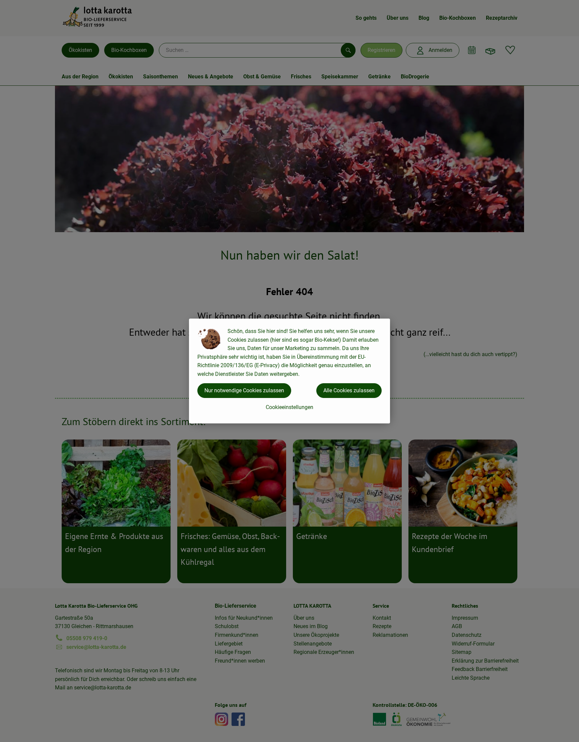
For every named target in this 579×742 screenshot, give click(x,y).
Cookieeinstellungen (289, 407)
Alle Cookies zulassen (349, 390)
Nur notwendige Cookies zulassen (244, 390)
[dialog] (289, 371)
